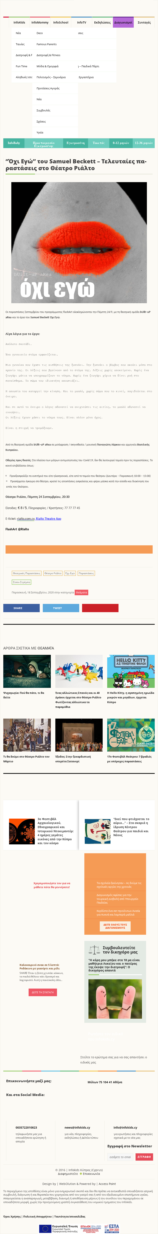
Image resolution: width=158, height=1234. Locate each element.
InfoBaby (14, 142)
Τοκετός (99, 142)
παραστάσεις (86, 573)
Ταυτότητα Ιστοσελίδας (69, 1216)
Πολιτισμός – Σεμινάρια (51, 77)
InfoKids (19, 22)
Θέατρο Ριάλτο (52, 573)
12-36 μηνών (144, 142)
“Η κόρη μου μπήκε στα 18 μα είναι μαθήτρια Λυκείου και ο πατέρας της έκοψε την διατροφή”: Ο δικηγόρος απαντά (114, 965)
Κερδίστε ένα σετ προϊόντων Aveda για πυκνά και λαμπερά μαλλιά (118, 912)
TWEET (57, 608)
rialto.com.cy (25, 519)
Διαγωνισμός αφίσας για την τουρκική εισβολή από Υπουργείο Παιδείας (117, 898)
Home (6, 22)
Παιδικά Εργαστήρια (81, 77)
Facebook (11, 1109)
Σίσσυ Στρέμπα (21, 582)
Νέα (39, 99)
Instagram (31, 1109)
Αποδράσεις (75, 33)
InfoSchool (60, 22)
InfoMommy (40, 22)
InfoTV (81, 22)
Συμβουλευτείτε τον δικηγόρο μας (120, 950)
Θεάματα (45, 648)
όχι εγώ (70, 573)
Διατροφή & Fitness (48, 55)
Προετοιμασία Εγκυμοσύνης (44, 144)
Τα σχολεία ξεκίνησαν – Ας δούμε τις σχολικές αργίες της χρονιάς (119, 885)
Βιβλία (72, 44)
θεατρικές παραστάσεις (26, 573)
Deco (40, 33)
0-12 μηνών (121, 142)
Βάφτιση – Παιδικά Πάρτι (83, 66)
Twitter (21, 1109)
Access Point (107, 1184)
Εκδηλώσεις (102, 22)
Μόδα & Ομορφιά (47, 66)
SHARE (18, 608)
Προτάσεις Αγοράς (48, 88)
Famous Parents (47, 44)
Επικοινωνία (91, 1174)
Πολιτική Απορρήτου (37, 1216)
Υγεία (71, 55)
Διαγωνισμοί (123, 22)
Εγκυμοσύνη (76, 142)
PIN (100, 608)
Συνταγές (144, 22)
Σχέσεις (41, 121)
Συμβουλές (43, 110)
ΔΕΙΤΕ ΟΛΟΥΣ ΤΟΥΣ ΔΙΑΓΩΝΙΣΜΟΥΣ (115, 926)
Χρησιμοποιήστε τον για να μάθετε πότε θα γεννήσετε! (52, 885)
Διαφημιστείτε (68, 1174)
